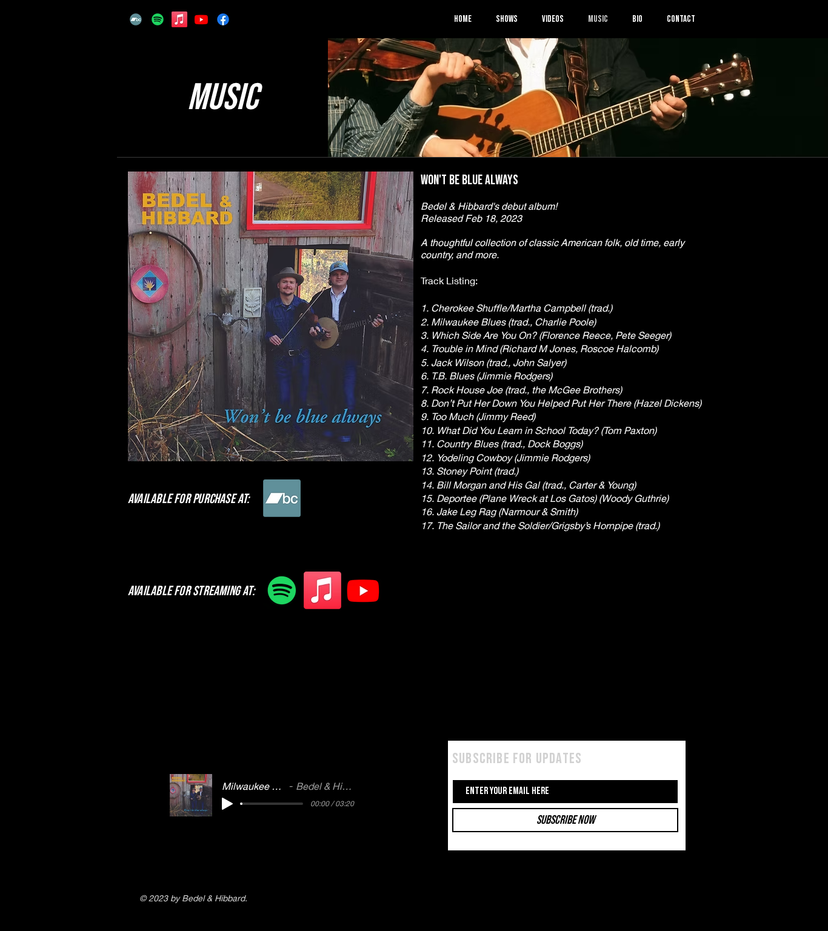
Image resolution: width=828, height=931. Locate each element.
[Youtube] (201, 19)
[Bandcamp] (136, 19)
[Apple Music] (179, 19)
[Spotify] (157, 19)
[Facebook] (223, 19)
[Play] (227, 804)
